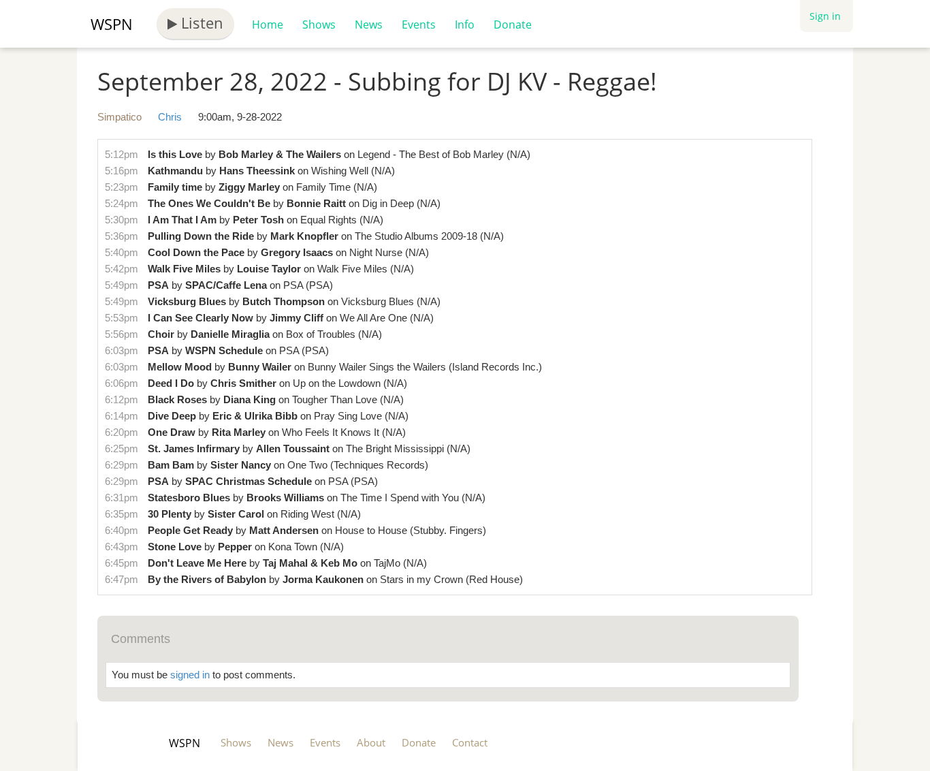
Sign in (825, 16)
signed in (190, 674)
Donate (513, 24)
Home (267, 24)
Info (465, 24)
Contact (469, 742)
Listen (200, 22)
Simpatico (119, 117)
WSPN (112, 24)
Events (419, 24)
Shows (319, 24)
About (371, 742)
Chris (170, 117)
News (369, 24)
